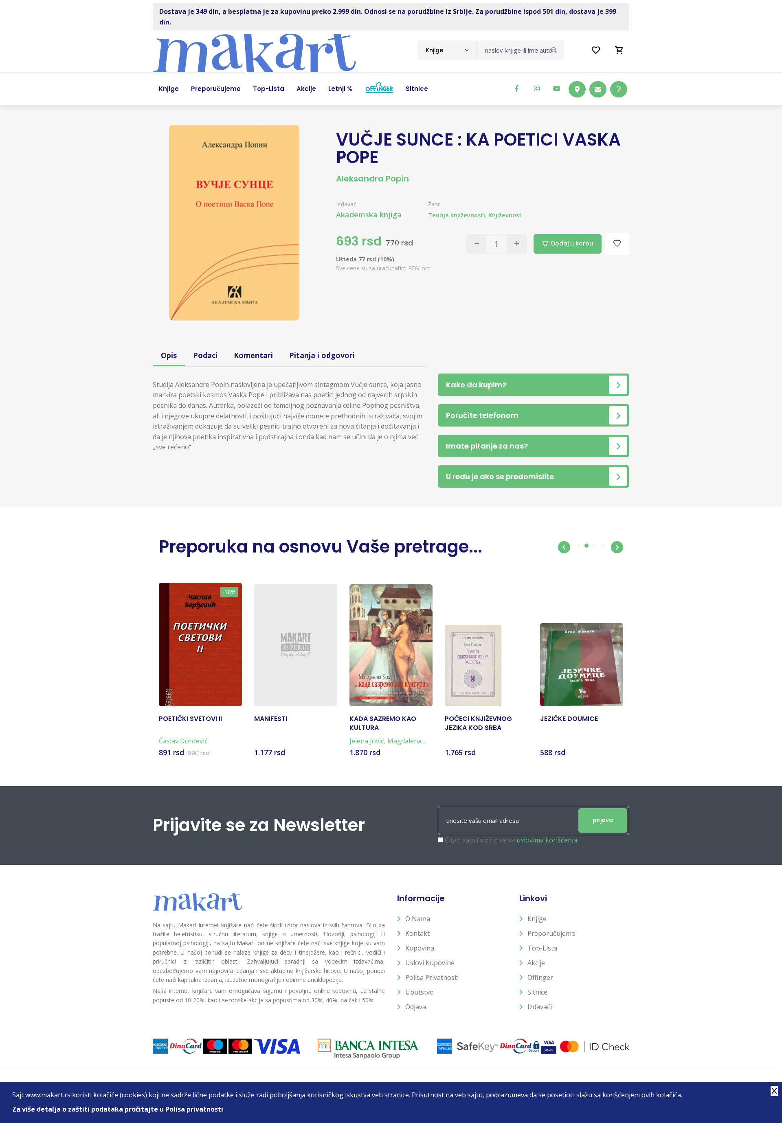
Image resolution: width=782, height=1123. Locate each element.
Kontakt (417, 933)
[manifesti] (295, 645)
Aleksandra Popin (372, 178)
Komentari (253, 355)
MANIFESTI (270, 718)
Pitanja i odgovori (322, 355)
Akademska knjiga (369, 214)
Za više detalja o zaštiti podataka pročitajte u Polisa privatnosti (117, 1109)
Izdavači (539, 1007)
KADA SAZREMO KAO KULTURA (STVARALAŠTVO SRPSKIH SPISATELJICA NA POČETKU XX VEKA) (386, 723)
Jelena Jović (366, 740)
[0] (619, 50)
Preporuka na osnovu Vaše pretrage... (320, 547)
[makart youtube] (557, 88)
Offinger (540, 977)
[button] (564, 547)
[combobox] (447, 50)
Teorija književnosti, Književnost (475, 215)
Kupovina (419, 948)
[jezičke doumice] (581, 664)
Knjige (537, 919)
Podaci (205, 355)
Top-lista (542, 948)
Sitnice (537, 992)
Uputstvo (419, 992)
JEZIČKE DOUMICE (569, 718)
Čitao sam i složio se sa (511, 840)
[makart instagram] (537, 88)
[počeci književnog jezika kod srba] (473, 665)
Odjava (415, 1007)
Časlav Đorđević (183, 740)
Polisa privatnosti (432, 977)
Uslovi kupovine (430, 963)
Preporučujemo (551, 933)
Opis (169, 355)
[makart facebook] (517, 88)
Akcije (536, 963)
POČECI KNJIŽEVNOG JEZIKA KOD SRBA (478, 723)
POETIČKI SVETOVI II (190, 718)
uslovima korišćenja (546, 840)
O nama (417, 919)
